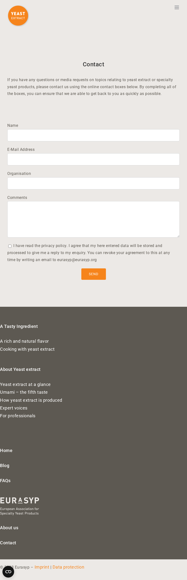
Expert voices (14, 407)
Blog (4, 465)
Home (6, 450)
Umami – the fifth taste (24, 392)
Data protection (68, 567)
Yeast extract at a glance (25, 384)
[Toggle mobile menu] (177, 7)
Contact (8, 542)
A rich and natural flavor (24, 341)
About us (9, 527)
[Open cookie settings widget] (8, 572)
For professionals (18, 415)
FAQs (5, 480)
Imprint (42, 567)
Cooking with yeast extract (27, 349)
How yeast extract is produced (31, 400)
